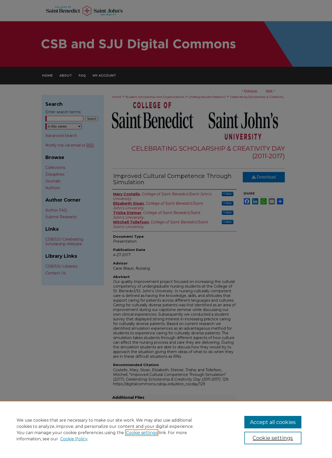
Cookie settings (141, 432)
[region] (166, 429)
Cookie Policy (74, 438)
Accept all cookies (273, 422)
